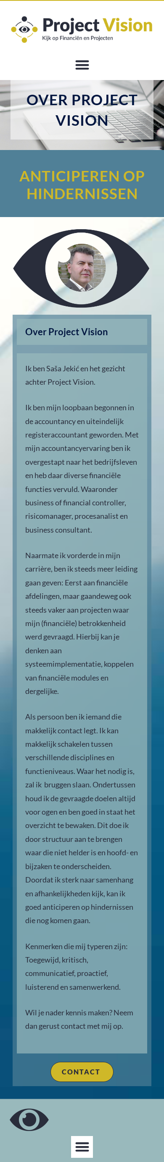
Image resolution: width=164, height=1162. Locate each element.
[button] (82, 65)
